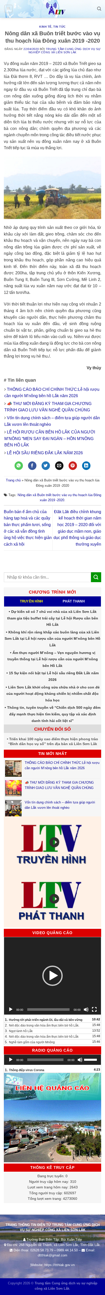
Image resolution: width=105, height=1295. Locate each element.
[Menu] (8, 9)
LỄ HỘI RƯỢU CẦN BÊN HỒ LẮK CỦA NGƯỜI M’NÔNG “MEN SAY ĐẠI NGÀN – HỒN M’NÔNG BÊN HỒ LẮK (49, 438)
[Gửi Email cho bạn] (59, 465)
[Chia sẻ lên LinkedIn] (86, 465)
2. (42, 1025)
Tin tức (59, 26)
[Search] (99, 9)
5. (30, 1042)
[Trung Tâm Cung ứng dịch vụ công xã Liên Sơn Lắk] (52, 9)
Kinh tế (45, 26)
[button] (52, 976)
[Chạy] (10, 1009)
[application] (52, 976)
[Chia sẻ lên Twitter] (46, 465)
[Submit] (96, 577)
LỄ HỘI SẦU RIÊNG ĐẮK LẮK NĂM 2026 (45, 453)
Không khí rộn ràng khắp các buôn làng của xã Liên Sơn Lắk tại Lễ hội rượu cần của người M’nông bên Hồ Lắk (52, 638)
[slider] (91, 1059)
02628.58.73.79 (41, 1250)
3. (19, 1031)
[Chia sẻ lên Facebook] (32, 465)
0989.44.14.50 (67, 1250)
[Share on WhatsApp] (19, 465)
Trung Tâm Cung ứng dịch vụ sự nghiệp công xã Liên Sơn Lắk (64, 50)
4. (41, 1036)
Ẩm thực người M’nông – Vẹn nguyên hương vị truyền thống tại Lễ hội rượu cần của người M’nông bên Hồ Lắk (52, 659)
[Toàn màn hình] (94, 1009)
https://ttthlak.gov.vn (59, 1265)
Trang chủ (13, 480)
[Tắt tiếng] (86, 1009)
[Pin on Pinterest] (73, 465)
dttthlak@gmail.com (52, 1255)
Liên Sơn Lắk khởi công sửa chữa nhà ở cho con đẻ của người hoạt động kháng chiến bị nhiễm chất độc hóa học (53, 693)
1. (43, 1020)
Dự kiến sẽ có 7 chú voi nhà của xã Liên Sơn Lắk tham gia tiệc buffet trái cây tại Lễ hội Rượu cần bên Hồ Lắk (52, 618)
